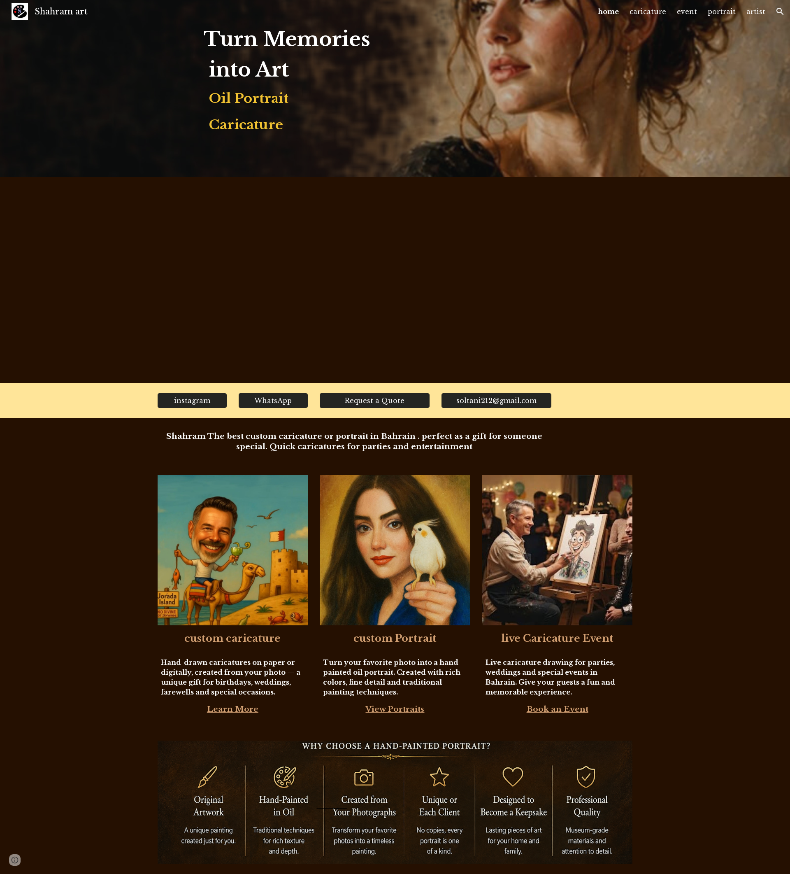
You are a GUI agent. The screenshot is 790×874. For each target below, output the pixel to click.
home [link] (608, 11)
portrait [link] (722, 11)
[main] (294, 88)
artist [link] (755, 11)
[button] (780, 11)
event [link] (687, 11)
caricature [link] (648, 11)
